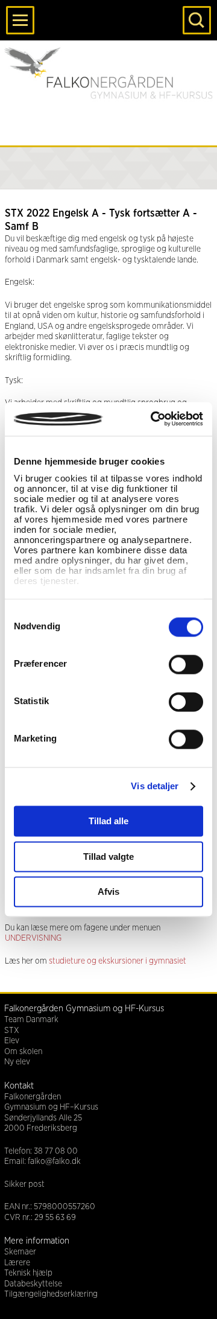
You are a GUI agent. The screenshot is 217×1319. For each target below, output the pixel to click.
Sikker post (24, 1184)
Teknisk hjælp (28, 1273)
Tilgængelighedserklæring (51, 1294)
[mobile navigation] (20, 20)
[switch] (186, 664)
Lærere (17, 1263)
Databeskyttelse (33, 1284)
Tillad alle (108, 821)
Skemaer (20, 1252)
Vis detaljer (154, 786)
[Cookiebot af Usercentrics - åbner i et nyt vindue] (153, 419)
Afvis (108, 892)
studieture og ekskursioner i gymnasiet (117, 961)
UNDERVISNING (33, 938)
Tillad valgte (108, 856)
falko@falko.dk (54, 1161)
